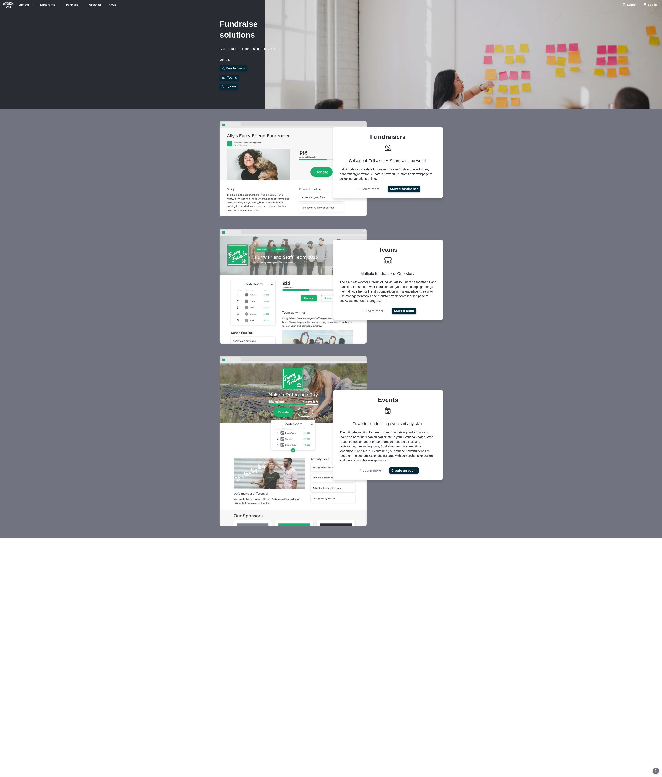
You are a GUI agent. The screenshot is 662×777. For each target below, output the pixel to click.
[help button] (656, 771)
